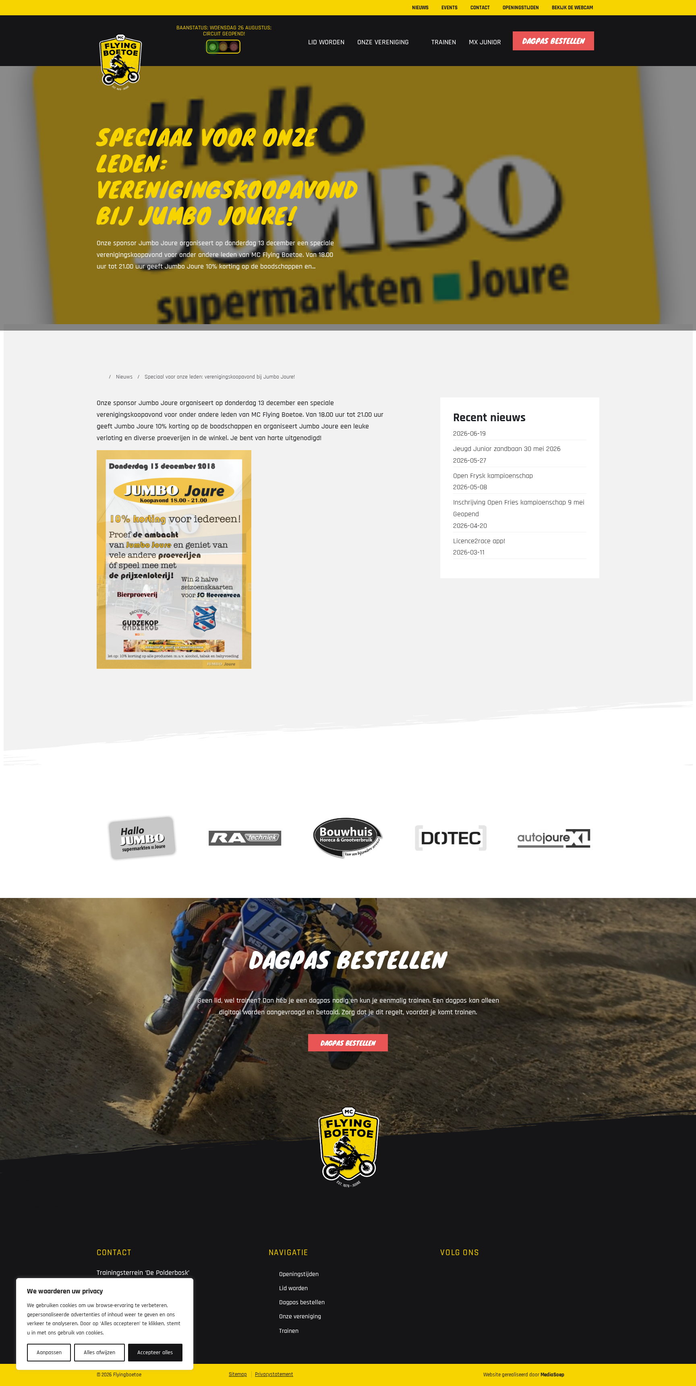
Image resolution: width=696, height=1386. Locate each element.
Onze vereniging (300, 1316)
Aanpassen (49, 1352)
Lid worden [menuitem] (326, 42)
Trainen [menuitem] (443, 42)
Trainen (288, 1331)
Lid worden (293, 1288)
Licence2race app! (479, 546)
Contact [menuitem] (480, 7)
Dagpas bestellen (302, 1302)
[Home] (100, 377)
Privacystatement (274, 1374)
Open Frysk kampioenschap (493, 481)
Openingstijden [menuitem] (521, 7)
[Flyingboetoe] (120, 45)
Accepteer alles (155, 1352)
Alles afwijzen (99, 1352)
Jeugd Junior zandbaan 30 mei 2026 (507, 454)
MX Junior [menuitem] (485, 42)
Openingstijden (299, 1274)
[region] (104, 1324)
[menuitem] (291, 41)
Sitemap (238, 1374)
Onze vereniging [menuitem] (384, 42)
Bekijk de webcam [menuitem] (572, 7)
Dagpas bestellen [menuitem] (553, 40)
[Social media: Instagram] (476, 1280)
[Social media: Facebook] (451, 1280)
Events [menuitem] (449, 7)
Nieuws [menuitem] (420, 7)
